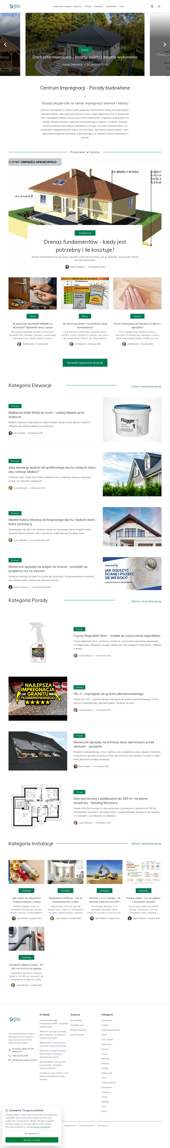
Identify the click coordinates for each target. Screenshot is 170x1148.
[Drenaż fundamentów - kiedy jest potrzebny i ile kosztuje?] (85, 215)
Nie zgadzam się (32, 1133)
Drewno (137, 316)
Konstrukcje (107, 1044)
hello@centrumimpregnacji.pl (24, 1060)
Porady (88, 6)
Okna (104, 1106)
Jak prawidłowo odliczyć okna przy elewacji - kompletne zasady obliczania (53, 1065)
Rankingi (105, 1102)
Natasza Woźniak (78, 1030)
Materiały (106, 1058)
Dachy (70, 49)
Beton (85, 316)
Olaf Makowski (77, 1025)
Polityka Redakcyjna (86, 1126)
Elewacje (78, 6)
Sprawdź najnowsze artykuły (85, 362)
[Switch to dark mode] (159, 6)
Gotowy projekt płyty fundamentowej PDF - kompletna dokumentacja (54, 1023)
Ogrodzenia (107, 1087)
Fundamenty (85, 233)
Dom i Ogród (107, 1039)
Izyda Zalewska (77, 1035)
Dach (122, 6)
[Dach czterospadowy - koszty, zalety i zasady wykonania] (70, 44)
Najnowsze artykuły (62, 6)
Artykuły (45, 1014)
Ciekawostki (111, 6)
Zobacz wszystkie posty (146, 386)
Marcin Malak (76, 1020)
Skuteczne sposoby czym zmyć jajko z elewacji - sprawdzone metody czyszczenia (53, 1034)
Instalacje (98, 6)
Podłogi (105, 1025)
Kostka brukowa (109, 1082)
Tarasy (105, 1097)
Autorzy (75, 1014)
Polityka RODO (70, 1126)
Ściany (104, 1054)
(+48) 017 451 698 (20, 1056)
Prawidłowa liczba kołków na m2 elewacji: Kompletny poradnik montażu (54, 1076)
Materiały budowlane (111, 1030)
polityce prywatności (41, 1127)
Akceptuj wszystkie (32, 1140)
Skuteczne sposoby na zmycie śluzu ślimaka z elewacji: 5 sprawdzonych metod (53, 1053)
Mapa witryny (102, 1126)
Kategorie (107, 1014)
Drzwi (32, 316)
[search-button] (152, 6)
